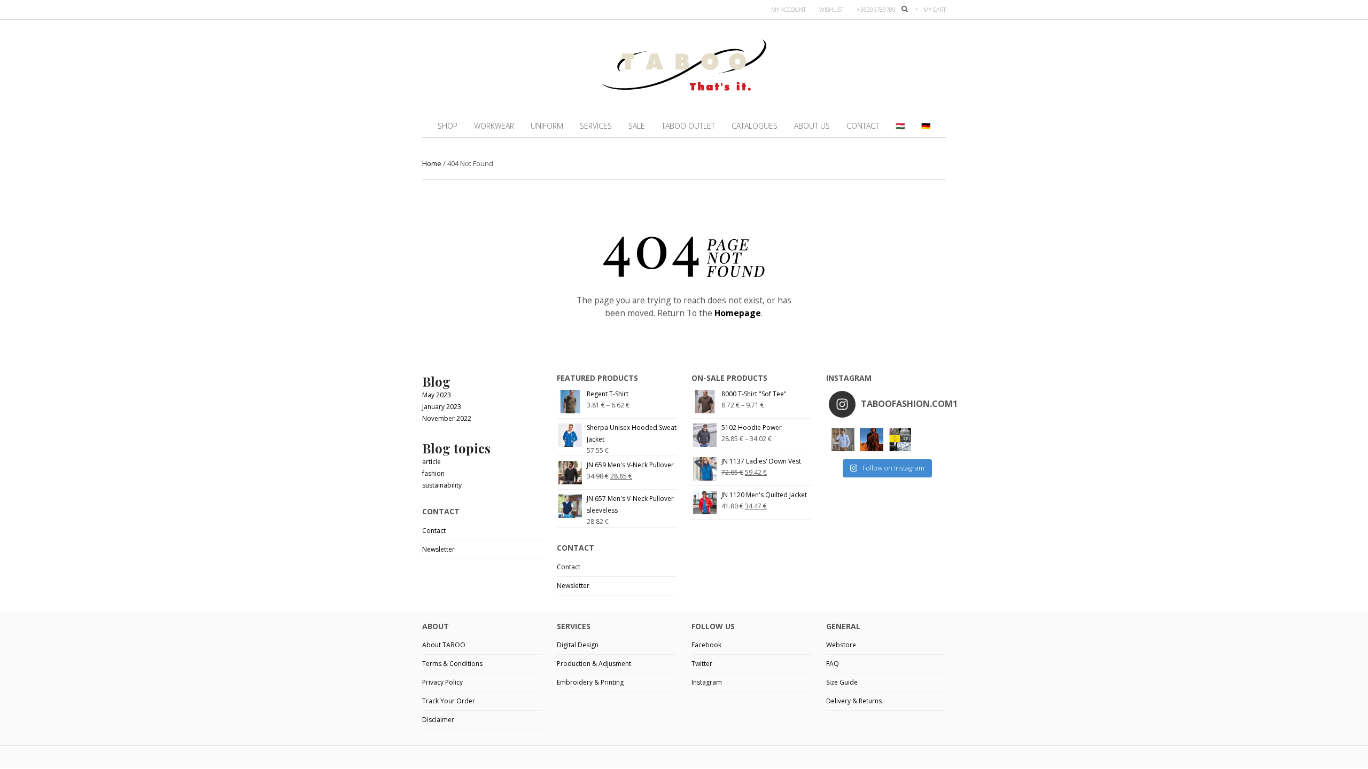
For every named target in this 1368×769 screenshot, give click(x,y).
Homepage (737, 313)
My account (788, 9)
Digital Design (577, 644)
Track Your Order (448, 700)
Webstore (841, 644)
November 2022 (446, 418)
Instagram (706, 682)
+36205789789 (876, 9)
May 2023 (436, 394)
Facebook (706, 644)
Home (431, 163)
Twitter (701, 663)
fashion (433, 473)
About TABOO (443, 644)
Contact (434, 530)
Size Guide (842, 682)
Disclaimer (438, 719)
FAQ (832, 663)
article (431, 461)
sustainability (442, 485)
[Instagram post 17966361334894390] (900, 439)
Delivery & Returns (854, 700)
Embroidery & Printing (590, 682)
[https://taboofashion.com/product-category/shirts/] (842, 439)
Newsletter (438, 549)
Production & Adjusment (594, 663)
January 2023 (441, 406)
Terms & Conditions (452, 663)
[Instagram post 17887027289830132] (871, 439)
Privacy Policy (442, 682)
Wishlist (831, 9)
